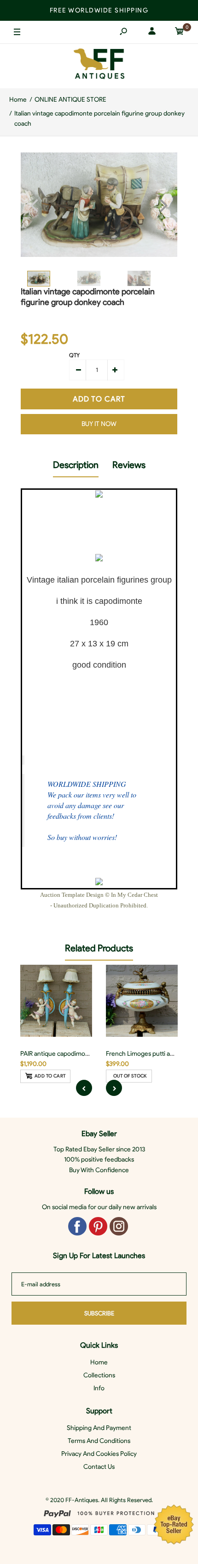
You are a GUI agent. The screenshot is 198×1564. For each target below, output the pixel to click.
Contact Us (99, 1467)
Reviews (129, 464)
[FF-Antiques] (99, 66)
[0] (179, 32)
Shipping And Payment (99, 1428)
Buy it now (99, 424)
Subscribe (99, 1313)
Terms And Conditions (99, 1441)
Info (99, 1388)
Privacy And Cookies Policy (99, 1454)
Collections (99, 1375)
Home (99, 1362)
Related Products (99, 948)
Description (76, 464)
